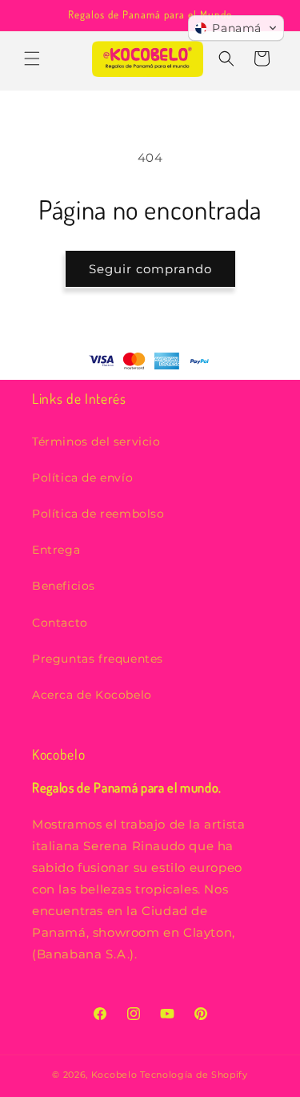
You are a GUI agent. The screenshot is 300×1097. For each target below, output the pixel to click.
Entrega (56, 549)
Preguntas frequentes (97, 658)
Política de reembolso (98, 513)
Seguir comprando (150, 268)
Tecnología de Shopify (194, 1074)
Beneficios (63, 586)
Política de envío (82, 477)
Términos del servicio (96, 441)
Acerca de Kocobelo (92, 695)
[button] (32, 58)
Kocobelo (115, 1074)
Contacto (60, 622)
